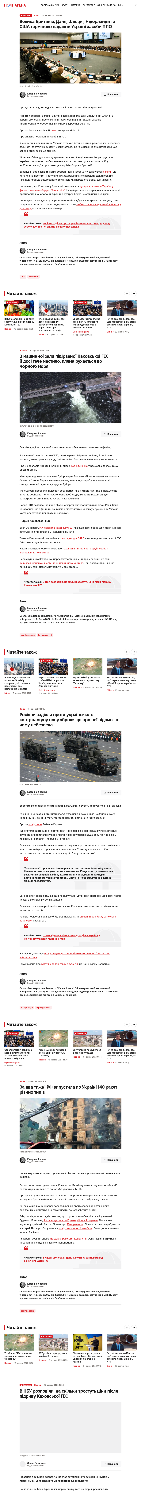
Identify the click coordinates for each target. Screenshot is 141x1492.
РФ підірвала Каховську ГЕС (56, 527)
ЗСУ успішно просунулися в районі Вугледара (87, 1051)
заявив (107, 171)
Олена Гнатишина (36, 1463)
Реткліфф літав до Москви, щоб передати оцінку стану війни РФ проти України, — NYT (121, 323)
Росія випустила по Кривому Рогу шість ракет (71, 1220)
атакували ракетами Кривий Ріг (68, 1238)
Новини (8, 329)
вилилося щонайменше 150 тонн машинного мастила (51, 563)
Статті (65, 5)
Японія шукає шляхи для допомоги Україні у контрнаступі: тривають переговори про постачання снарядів (52, 325)
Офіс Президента (106, 5)
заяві (54, 130)
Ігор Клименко (79, 466)
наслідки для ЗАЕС (73, 538)
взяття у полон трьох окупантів (59, 964)
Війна (37, 15)
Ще (119, 5)
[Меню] (135, 5)
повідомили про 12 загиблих (75, 1228)
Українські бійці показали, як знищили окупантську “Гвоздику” (87, 680)
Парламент (89, 5)
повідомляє (35, 824)
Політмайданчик (50, 5)
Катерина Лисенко (37, 94)
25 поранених (75, 1224)
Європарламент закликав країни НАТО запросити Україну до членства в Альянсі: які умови (86, 323)
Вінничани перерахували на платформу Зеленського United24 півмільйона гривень (87, 1357)
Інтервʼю (75, 5)
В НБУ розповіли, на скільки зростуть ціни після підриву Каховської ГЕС (19, 322)
